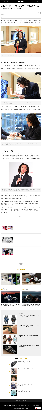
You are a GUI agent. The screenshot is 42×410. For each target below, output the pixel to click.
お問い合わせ (18, 405)
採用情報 (37, 405)
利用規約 (22, 405)
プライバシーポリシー (28, 405)
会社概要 (13, 405)
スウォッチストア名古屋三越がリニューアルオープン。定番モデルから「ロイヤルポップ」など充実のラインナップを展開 (10, 287)
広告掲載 (33, 405)
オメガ (3, 16)
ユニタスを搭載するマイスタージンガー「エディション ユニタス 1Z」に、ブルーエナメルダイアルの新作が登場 (31, 287)
